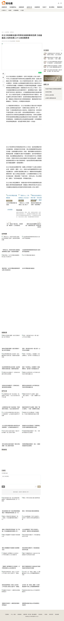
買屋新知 (59, 7)
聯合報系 (40, 614)
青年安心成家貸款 (49, 95)
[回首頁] (7, 2)
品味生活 (29, 7)
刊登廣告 (7, 614)
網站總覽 (57, 614)
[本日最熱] (61, 50)
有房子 (44, 7)
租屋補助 (16, 10)
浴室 (23, 10)
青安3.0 (4, 10)
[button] (61, 3)
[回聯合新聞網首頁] (3, 2)
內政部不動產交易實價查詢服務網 (53, 89)
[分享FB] (3, 73)
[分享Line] (3, 77)
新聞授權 (19, 614)
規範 (3, 486)
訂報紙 (45, 614)
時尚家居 (18, 41)
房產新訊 (4, 7)
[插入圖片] (36, 487)
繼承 (10, 10)
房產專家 (37, 7)
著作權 (29, 614)
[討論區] (3, 81)
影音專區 (51, 7)
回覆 (39, 486)
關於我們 (51, 614)
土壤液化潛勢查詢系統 (50, 98)
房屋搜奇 (21, 7)
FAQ (12, 614)
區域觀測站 (13, 7)
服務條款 (25, 614)
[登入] (58, 3)
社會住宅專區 (48, 92)
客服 (15, 614)
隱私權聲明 (34, 614)
